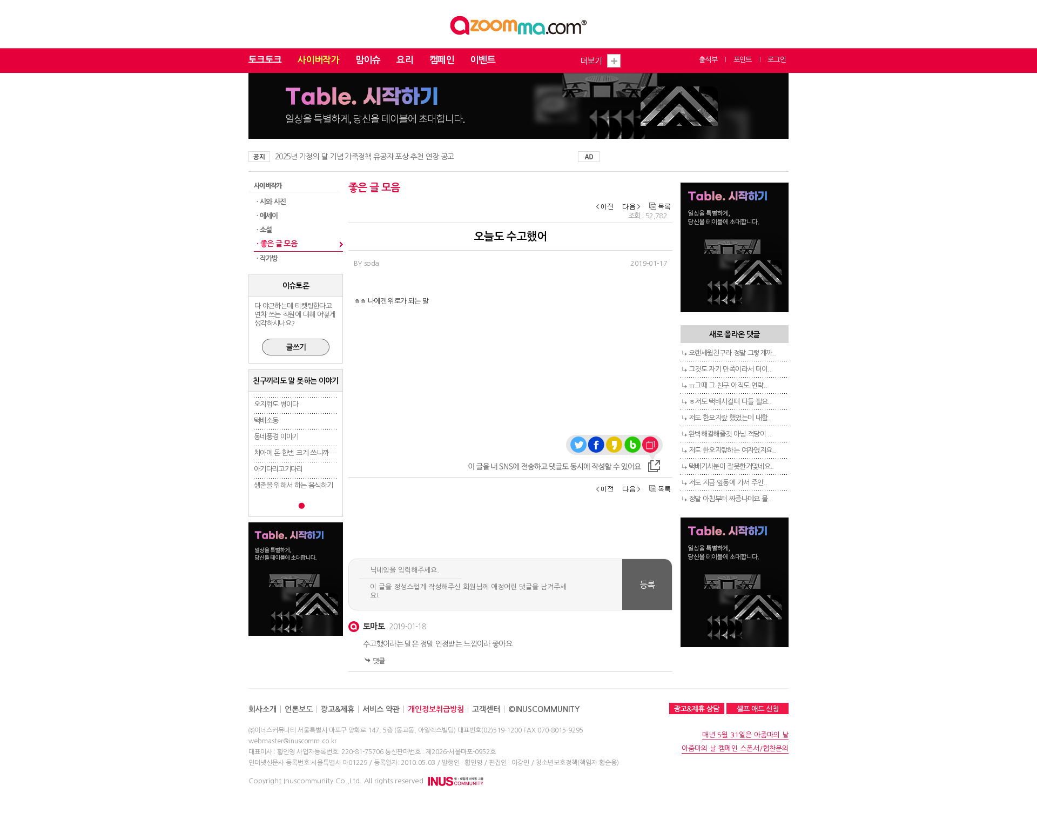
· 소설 (264, 229)
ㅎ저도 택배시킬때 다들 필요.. (730, 401)
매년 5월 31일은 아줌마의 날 (745, 734)
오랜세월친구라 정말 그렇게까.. (732, 353)
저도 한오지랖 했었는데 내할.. (730, 417)
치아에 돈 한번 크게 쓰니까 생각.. (300, 452)
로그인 (776, 59)
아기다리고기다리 (278, 469)
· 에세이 (267, 215)
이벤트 (482, 60)
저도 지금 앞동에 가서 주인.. (728, 482)
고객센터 (486, 709)
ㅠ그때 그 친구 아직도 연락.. (728, 385)
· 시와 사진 (271, 201)
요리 (404, 60)
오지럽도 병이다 (276, 404)
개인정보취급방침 (436, 709)
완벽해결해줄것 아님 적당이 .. (730, 434)
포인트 (742, 59)
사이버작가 (318, 60)
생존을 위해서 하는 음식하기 (293, 485)
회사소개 (262, 709)
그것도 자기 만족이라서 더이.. (730, 369)
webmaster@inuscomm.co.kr (292, 741)
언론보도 (299, 709)
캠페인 (441, 60)
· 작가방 (267, 258)
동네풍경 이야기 (276, 436)
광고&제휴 (337, 709)
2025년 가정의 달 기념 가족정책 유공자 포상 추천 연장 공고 (364, 156)
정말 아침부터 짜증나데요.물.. (730, 498)
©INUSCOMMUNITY (544, 709)
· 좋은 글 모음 (277, 243)
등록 (647, 584)
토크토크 (264, 60)
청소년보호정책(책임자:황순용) (577, 763)
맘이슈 (367, 60)
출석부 (708, 59)
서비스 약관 (381, 709)
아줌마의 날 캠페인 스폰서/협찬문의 (735, 748)
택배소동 (266, 420)
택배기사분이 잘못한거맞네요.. (731, 466)
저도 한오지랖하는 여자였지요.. (732, 450)
